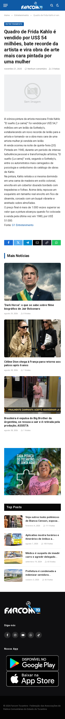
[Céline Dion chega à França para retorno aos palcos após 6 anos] (32, 338)
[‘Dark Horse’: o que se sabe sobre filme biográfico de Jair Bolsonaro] (32, 282)
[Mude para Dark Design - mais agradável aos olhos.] (57, 5)
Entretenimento (14, 24)
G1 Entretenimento (23, 225)
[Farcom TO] (32, 5)
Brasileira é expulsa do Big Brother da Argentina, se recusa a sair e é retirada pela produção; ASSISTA (32, 422)
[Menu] (5, 5)
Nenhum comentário (37, 69)
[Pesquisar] (52, 5)
